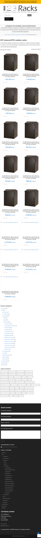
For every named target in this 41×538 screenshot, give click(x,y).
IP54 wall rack (18, 379)
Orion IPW (17, 387)
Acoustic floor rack (4, 376)
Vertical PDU (21, 395)
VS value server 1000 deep (8, 343)
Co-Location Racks (5, 314)
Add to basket (5, 82)
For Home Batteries (5, 351)
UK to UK (11, 395)
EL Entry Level (30, 376)
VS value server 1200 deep (8, 345)
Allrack (5, 462)
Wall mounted (5, 502)
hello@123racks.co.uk (5, 525)
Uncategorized (4, 506)
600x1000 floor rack (20, 371)
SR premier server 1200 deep (9, 341)
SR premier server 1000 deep (9, 339)
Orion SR (21, 387)
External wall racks (4, 379)
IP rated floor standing (4, 382)
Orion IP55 (12, 387)
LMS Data (5, 464)
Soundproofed (5, 500)
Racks (2, 310)
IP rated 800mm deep (8, 335)
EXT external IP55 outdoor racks (9, 325)
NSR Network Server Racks (8, 337)
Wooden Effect (7, 349)
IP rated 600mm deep (8, 333)
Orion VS (12, 390)
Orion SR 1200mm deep (5, 390)
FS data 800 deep (7, 329)
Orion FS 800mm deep (5, 387)
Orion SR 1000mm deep (29, 387)
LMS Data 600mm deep (20, 382)
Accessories (3, 308)
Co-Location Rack (17, 376)
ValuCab (15, 395)
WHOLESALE (3, 364)
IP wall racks (12, 382)
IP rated (3, 353)
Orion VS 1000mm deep (29, 390)
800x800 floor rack (12, 374)
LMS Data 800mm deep (30, 382)
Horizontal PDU (11, 379)
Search (29, 15)
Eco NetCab (24, 376)
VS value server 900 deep (8, 347)
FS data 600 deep (7, 327)
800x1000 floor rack (20, 374)
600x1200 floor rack (28, 371)
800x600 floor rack (4, 374)
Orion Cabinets (5, 321)
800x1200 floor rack (28, 374)
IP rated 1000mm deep (8, 331)
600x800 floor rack (12, 371)
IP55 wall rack (24, 379)
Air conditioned (4, 312)
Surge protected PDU (4, 395)
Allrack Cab (11, 376)
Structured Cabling (4, 504)
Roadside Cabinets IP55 (6, 355)
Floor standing (5, 460)
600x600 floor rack (4, 371)
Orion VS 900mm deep (19, 390)
